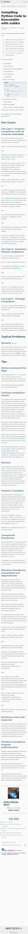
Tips (4, 361)
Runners (6, 463)
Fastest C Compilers (12, 491)
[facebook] (11, 811)
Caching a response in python (11, 833)
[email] (9, 811)
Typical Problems (13, 336)
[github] (13, 811)
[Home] (1, 1)
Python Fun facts (7, 822)
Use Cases (8, 122)
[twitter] (19, 811)
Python (13, 6)
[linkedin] (15, 811)
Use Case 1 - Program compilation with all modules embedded (13, 131)
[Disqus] (14, 866)
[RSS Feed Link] (21, 929)
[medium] (17, 811)
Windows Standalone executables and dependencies (13, 573)
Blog (8, 6)
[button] (26, 2)
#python (4, 29)
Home (3, 6)
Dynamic (9, 343)
